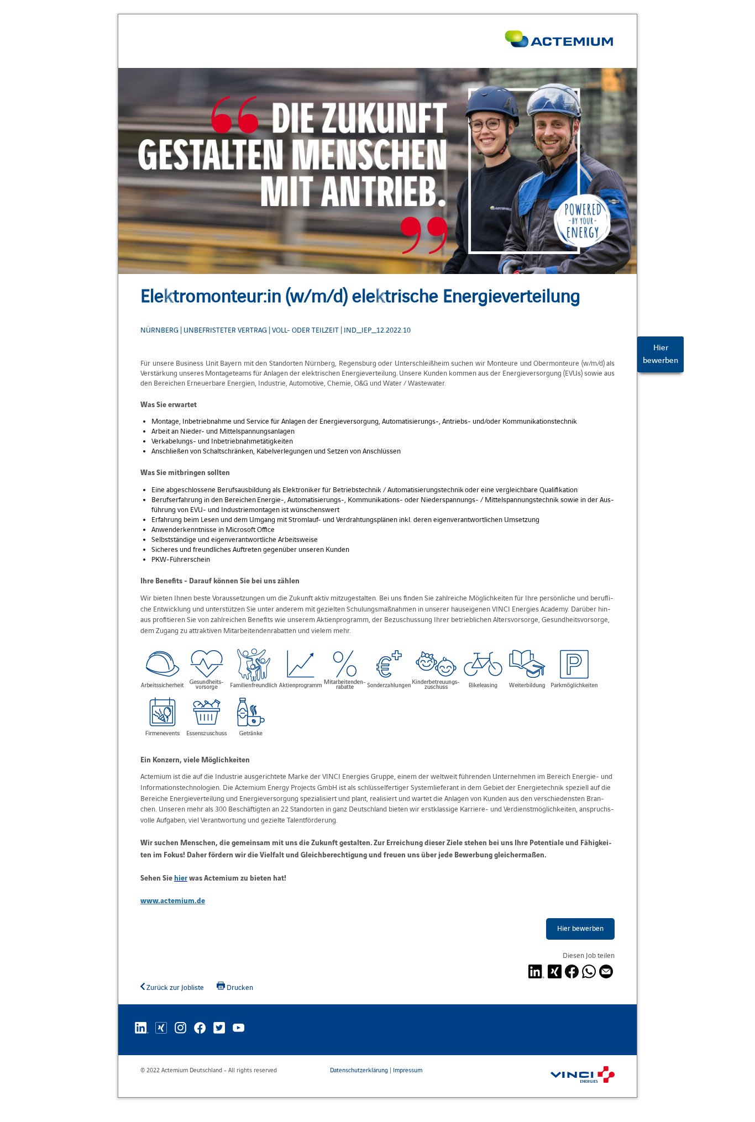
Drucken (239, 988)
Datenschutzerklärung (359, 1070)
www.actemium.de (172, 899)
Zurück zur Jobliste (174, 988)
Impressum (407, 1070)
